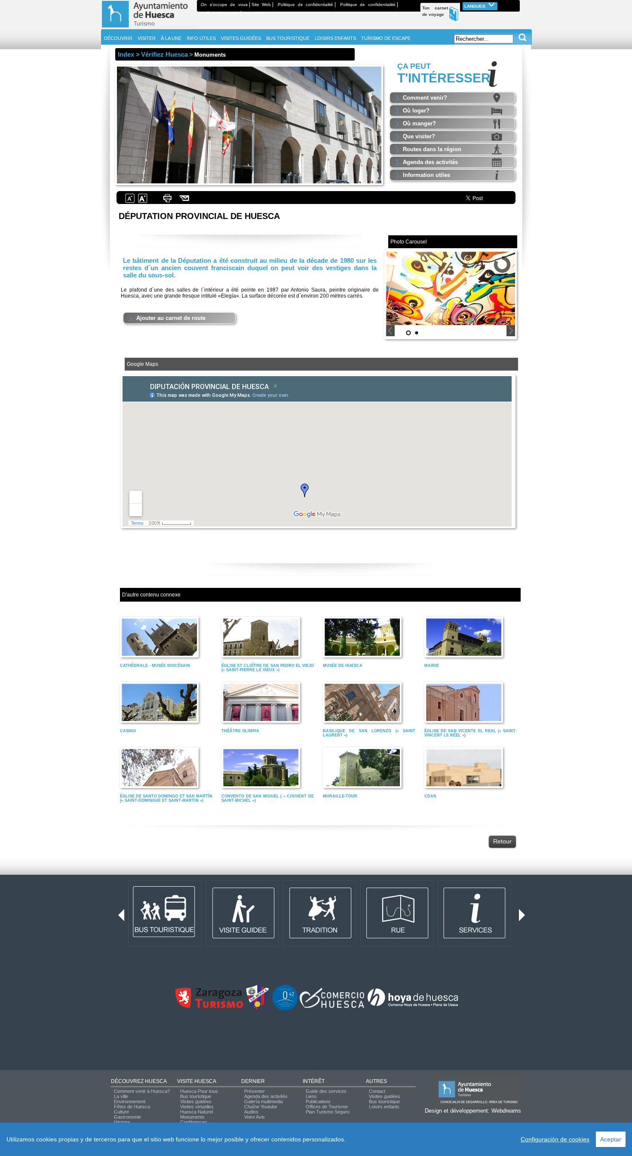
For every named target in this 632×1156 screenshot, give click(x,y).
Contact (377, 1091)
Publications (318, 1101)
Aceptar (610, 1139)
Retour (502, 841)
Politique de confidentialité (305, 4)
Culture (121, 1111)
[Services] (474, 945)
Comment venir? (425, 97)
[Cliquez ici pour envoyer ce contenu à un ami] (184, 201)
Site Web (261, 4)
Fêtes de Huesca (132, 1106)
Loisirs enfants (384, 1106)
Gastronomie (127, 1116)
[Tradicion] (319, 945)
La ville (121, 1096)
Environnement (129, 1101)
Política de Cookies (220, 13)
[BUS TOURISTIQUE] (164, 945)
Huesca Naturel (196, 1111)
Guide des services (326, 1091)
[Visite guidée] (242, 945)
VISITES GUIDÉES (241, 38)
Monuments (192, 1116)
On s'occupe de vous (224, 4)
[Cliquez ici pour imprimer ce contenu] (167, 201)
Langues (475, 6)
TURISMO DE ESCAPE (386, 38)
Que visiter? (419, 136)
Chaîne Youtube (260, 1106)
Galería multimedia (263, 1101)
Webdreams (506, 1110)
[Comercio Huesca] (332, 1006)
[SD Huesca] (257, 1009)
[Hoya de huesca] (413, 1006)
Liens (311, 1096)
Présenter (254, 1091)
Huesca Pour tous (199, 1091)
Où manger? (419, 123)
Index (126, 54)
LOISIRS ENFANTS (335, 38)
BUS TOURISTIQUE (288, 38)
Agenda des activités (430, 162)
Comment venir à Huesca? (142, 1091)
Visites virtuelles (197, 1106)
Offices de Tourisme (327, 1106)
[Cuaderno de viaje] (516, 4)
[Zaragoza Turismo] (209, 1006)
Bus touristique (195, 1096)
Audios (251, 1111)
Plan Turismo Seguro (328, 1111)
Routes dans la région (432, 149)
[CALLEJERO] (396, 945)
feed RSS (254, 13)
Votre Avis (254, 1116)
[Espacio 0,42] (285, 1009)
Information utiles (426, 175)
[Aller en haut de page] (149, 27)
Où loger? (416, 110)
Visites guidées (196, 1101)
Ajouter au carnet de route (171, 318)
